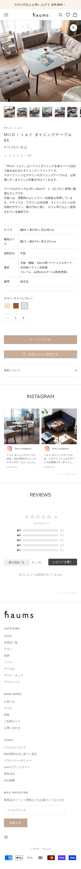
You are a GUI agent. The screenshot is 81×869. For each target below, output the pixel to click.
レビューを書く (62, 562)
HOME (8, 636)
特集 (6, 715)
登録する (16, 823)
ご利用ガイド (12, 721)
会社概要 (9, 780)
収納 (6, 655)
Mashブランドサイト (17, 767)
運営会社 (9, 774)
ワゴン (8, 649)
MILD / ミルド (13, 127)
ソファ (8, 662)
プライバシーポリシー (17, 760)
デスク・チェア (13, 675)
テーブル (9, 669)
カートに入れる (40, 339)
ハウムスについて (15, 747)
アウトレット (12, 682)
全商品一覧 (11, 642)
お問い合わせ (12, 728)
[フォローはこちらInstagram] (6, 837)
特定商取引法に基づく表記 (20, 754)
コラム (8, 708)
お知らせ (9, 701)
